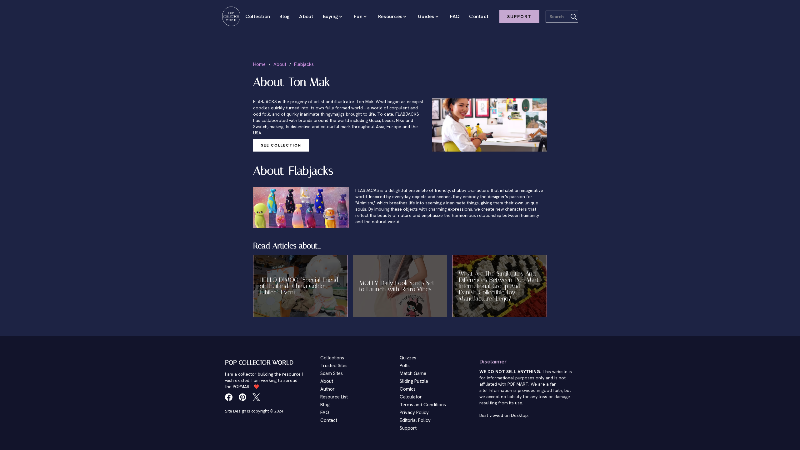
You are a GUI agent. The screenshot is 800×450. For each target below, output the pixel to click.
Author (327, 389)
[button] (333, 16)
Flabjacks (304, 64)
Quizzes (408, 358)
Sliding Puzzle (414, 381)
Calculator (411, 397)
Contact (478, 16)
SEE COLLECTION (281, 145)
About (306, 16)
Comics (408, 389)
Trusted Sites (334, 365)
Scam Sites (331, 373)
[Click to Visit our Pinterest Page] (242, 397)
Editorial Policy (415, 420)
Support (408, 428)
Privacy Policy (414, 412)
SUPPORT (519, 16)
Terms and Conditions (423, 405)
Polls (405, 365)
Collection (257, 16)
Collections (332, 358)
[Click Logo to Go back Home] (231, 16)
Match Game (413, 373)
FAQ (455, 16)
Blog (284, 16)
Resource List (334, 397)
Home (259, 64)
